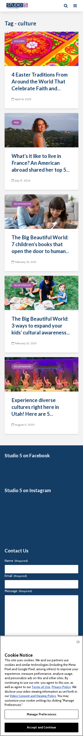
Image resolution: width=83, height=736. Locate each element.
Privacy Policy (61, 687)
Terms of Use (41, 687)
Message (18, 591)
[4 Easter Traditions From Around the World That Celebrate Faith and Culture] (41, 48)
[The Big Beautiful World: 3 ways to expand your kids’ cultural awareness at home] (41, 292)
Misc (16, 122)
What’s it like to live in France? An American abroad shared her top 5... (41, 163)
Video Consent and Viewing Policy (33, 696)
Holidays (19, 41)
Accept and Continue (41, 727)
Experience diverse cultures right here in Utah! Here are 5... (35, 407)
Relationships (22, 203)
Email (16, 576)
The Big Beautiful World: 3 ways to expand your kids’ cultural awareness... (41, 326)
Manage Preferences (41, 714)
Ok (78, 641)
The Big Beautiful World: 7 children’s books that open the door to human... (40, 244)
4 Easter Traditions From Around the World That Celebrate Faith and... (40, 81)
